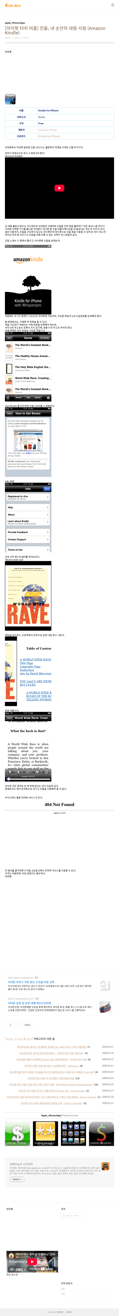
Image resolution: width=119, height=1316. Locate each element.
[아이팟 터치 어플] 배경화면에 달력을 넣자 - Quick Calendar (51, 1103)
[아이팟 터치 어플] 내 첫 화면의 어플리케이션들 (50, 1078)
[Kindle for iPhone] (49, 136)
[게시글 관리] (17, 1025)
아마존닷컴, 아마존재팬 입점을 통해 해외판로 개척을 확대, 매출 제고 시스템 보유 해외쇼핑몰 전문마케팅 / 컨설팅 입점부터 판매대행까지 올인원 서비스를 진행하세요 (50, 1008)
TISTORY (60, 1312)
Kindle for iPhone (47, 129)
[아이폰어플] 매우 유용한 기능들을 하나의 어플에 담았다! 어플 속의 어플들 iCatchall (51, 1072)
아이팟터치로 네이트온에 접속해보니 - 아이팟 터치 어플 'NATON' (51, 1053)
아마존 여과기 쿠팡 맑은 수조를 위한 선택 (31, 982)
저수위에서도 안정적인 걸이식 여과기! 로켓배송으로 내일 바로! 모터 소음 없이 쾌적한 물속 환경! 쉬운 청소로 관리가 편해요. (49, 987)
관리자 (69, 1312)
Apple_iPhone (14, 1039)
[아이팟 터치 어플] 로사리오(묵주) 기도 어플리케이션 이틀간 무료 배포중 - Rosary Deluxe (51, 1097)
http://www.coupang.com (21, 977)
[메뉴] (112, 4)
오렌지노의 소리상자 (21, 1164)
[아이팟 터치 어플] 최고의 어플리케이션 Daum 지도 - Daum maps (51, 1090)
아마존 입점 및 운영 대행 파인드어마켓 (29, 1003)
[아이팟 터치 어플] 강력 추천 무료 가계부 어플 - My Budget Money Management (51, 1084)
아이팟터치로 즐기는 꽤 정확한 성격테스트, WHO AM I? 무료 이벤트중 (51, 1047)
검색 (82, 1215)
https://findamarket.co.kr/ (21, 998)
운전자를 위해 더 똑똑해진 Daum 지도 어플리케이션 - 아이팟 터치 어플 (51, 1059)
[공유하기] (14, 1025)
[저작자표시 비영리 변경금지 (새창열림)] (37, 1025)
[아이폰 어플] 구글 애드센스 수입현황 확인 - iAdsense (51, 1066)
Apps (29, 1039)
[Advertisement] (59, 73)
